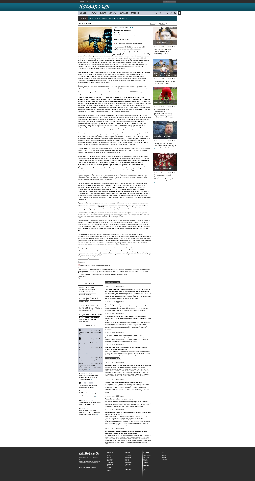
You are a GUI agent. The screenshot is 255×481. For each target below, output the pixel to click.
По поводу (128, 464)
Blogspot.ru (81, 262)
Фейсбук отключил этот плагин (108, 271)
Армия (145, 459)
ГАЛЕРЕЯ (135, 13)
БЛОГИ (103, 13)
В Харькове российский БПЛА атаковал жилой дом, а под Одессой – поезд (88, 342)
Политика (164, 457)
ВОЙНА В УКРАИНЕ (94, 18)
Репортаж (128, 457)
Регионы (109, 460)
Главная (81, 1)
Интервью (128, 456)
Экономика (110, 464)
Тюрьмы (145, 462)
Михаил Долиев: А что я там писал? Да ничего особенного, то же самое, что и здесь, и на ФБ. (165, 145)
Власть (109, 457)
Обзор (127, 459)
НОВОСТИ (83, 13)
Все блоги (162, 24)
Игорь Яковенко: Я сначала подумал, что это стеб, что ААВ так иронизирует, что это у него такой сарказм (90, 307)
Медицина (146, 457)
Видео (145, 471)
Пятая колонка (129, 466)
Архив (93, 1)
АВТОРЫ (112, 13)
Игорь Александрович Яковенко (88, 259)
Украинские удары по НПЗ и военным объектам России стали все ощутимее (90, 367)
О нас (87, 1)
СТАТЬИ (93, 13)
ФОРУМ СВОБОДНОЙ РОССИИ (118, 18)
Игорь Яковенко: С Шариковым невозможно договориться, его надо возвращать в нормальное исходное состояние (88, 291)
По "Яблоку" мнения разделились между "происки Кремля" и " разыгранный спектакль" (90, 395)
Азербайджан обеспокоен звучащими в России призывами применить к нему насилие (89, 412)
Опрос (127, 460)
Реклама (93, 467)
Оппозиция (110, 456)
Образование (147, 456)
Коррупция (110, 462)
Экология (109, 467)
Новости (164, 456)
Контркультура (129, 462)
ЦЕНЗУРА (104, 18)
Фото (144, 469)
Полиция (146, 460)
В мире (109, 466)
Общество (110, 459)
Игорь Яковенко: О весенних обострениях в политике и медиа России (90, 299)
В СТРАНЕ (124, 13)
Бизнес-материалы (84, 467)
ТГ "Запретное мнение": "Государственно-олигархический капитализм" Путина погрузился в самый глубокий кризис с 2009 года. (163, 113)
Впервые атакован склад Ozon (89, 360)
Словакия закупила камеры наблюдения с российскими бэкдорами (88, 352)
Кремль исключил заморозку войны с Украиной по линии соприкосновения (88, 377)
